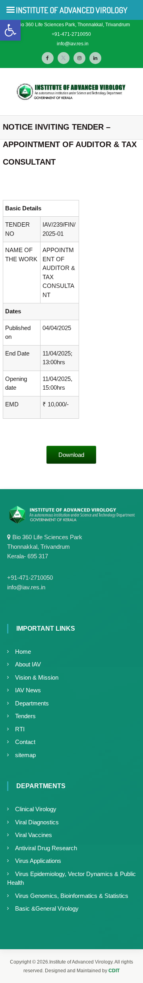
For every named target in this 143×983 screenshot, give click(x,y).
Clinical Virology (35, 809)
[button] (10, 30)
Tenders (25, 716)
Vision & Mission (36, 677)
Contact (25, 741)
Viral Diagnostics (37, 822)
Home (23, 651)
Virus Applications (38, 860)
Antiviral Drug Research (46, 848)
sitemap (25, 755)
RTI (20, 729)
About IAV (28, 664)
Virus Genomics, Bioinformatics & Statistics (71, 895)
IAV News (28, 690)
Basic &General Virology (47, 908)
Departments (32, 703)
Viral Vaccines (33, 834)
